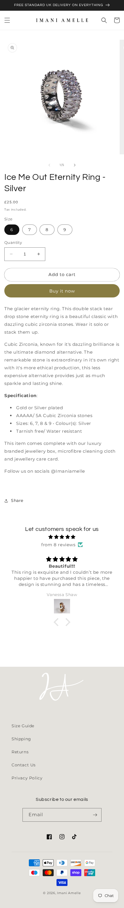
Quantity (13, 242)
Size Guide (23, 725)
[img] (62, 537)
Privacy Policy (27, 778)
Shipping (21, 738)
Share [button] (17, 500)
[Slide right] (74, 165)
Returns (20, 751)
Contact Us (24, 765)
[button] (7, 20)
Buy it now (62, 291)
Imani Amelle (69, 893)
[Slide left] (49, 165)
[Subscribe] (95, 815)
